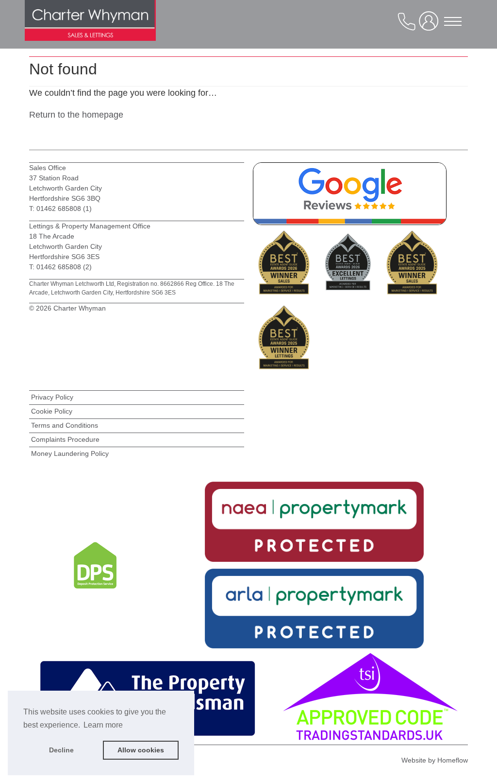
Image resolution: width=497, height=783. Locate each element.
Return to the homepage (76, 115)
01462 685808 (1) (63, 208)
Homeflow (452, 760)
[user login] (430, 25)
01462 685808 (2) (64, 267)
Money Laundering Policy (70, 453)
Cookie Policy (51, 411)
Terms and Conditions (64, 425)
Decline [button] (61, 750)
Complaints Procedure (65, 439)
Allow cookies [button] (140, 750)
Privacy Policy (52, 397)
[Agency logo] (90, 29)
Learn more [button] (103, 725)
